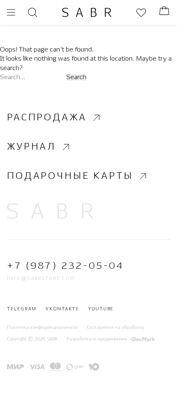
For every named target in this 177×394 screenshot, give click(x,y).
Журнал (31, 147)
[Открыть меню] (11, 12)
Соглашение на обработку (115, 328)
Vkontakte (62, 309)
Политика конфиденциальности (42, 328)
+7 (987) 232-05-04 (65, 266)
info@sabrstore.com (41, 279)
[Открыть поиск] (32, 12)
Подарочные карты (70, 176)
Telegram (22, 309)
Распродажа (46, 117)
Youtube (101, 309)
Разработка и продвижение (97, 339)
